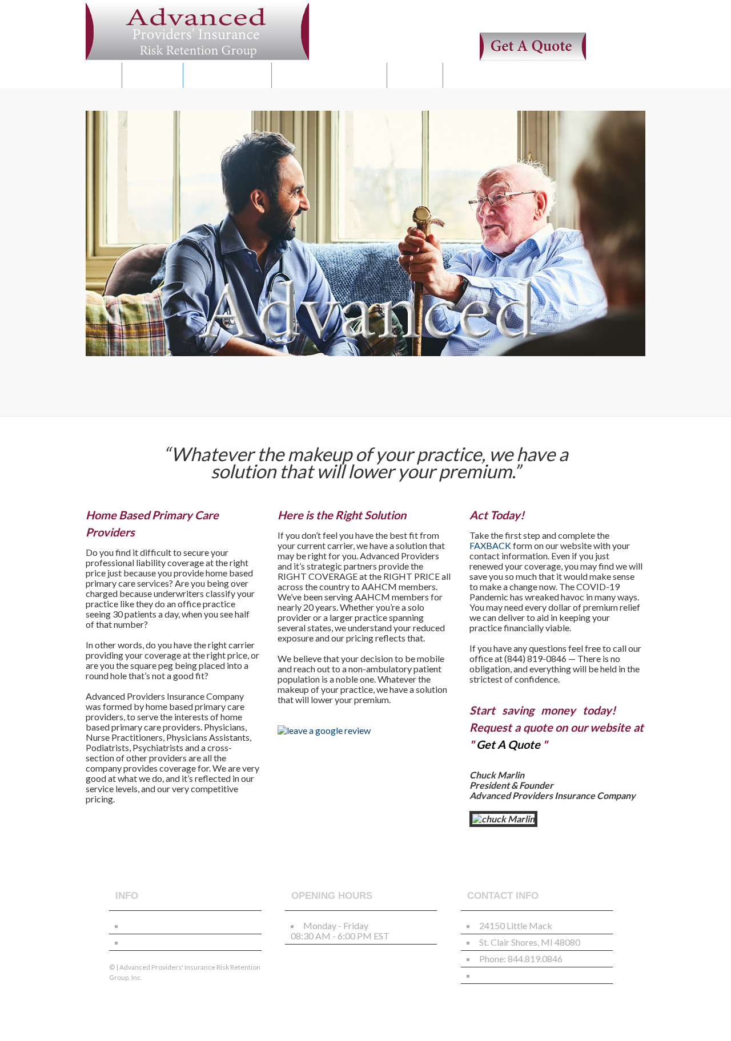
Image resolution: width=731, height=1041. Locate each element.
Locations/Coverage (227, 75)
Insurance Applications (171, 925)
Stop (113, 392)
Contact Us (415, 75)
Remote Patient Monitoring (329, 75)
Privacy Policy (155, 942)
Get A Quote (152, 75)
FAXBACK (490, 545)
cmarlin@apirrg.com (519, 975)
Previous (89, 392)
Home (103, 75)
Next (98, 392)
